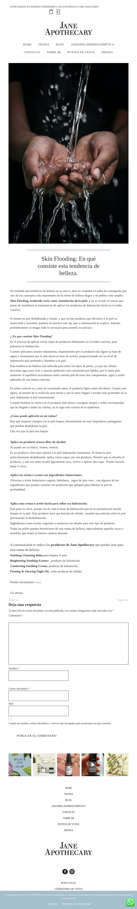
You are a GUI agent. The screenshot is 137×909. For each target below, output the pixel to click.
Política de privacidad (76, 903)
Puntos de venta (68, 824)
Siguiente (122, 600)
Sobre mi (68, 818)
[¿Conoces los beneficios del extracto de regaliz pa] (117, 764)
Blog (68, 800)
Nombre (14, 668)
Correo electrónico (19, 688)
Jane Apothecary (68, 28)
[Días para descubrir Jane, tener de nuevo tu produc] (20, 764)
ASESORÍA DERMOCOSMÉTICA (69, 806)
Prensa (68, 830)
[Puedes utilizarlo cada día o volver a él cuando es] (68, 764)
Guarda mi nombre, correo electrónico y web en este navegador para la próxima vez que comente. (60, 723)
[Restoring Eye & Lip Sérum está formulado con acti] (93, 764)
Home (68, 788)
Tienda (68, 794)
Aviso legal (68, 883)
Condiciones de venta (68, 889)
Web (11, 703)
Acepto (52, 903)
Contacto (68, 812)
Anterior (14, 600)
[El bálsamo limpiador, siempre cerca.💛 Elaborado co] (44, 764)
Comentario (16, 615)
